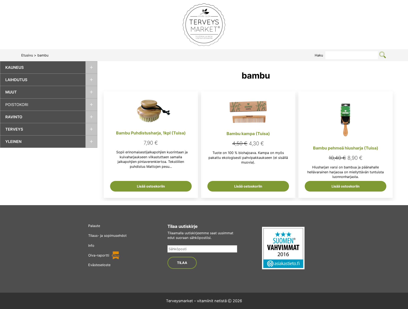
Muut (11, 92)
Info (91, 245)
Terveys (14, 129)
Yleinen (13, 141)
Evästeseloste (99, 265)
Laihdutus (16, 80)
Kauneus (14, 67)
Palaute (94, 226)
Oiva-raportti (98, 255)
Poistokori (16, 104)
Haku (319, 55)
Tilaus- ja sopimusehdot (107, 235)
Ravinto (13, 117)
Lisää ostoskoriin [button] (151, 186)
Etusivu (27, 55)
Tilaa (182, 263)
